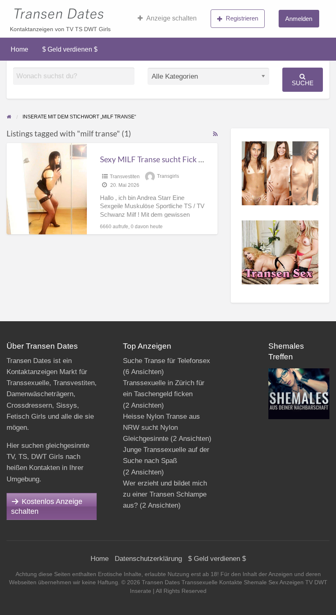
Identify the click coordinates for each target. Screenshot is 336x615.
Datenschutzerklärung (148, 559)
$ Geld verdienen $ (70, 49)
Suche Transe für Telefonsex (166, 361)
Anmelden (298, 18)
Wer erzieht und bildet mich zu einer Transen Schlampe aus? (165, 494)
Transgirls (168, 176)
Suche (302, 82)
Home (19, 49)
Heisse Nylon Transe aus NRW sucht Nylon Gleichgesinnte (161, 428)
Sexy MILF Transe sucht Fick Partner (162, 159)
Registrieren (242, 18)
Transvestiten (125, 176)
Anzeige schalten (171, 18)
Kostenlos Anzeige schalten (46, 506)
